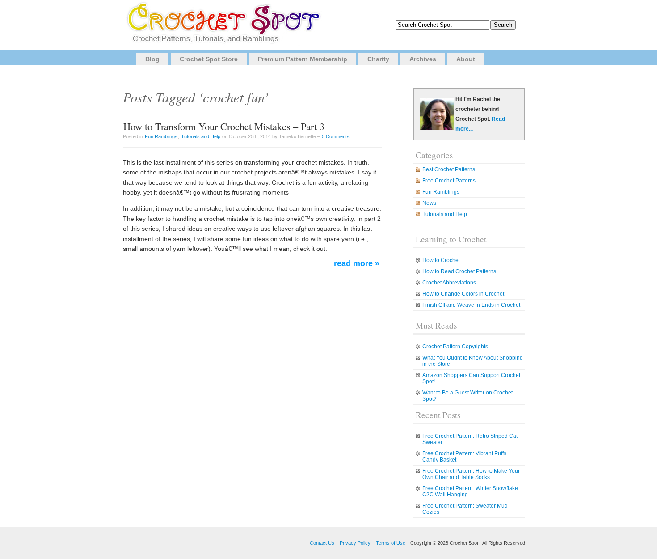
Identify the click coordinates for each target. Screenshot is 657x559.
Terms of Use (390, 543)
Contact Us (322, 543)
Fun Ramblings (161, 136)
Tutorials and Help (200, 136)
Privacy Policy (355, 543)
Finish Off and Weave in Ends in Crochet (471, 305)
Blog (152, 59)
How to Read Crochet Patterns (459, 271)
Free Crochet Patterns (449, 181)
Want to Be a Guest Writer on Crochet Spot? (467, 396)
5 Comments (336, 136)
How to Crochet (441, 260)
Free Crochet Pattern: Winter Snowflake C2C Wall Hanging (470, 491)
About (465, 59)
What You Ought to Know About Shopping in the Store (472, 361)
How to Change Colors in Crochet (463, 294)
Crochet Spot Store (209, 59)
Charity (378, 59)
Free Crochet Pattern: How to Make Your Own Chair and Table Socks (471, 474)
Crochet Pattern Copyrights (455, 346)
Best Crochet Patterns (448, 169)
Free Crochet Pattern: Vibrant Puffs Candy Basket (464, 456)
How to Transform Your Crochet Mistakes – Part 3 (223, 126)
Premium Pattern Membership (302, 59)
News (429, 203)
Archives (422, 59)
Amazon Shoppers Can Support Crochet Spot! (471, 378)
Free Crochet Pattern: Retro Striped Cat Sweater (470, 439)
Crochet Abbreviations (449, 283)
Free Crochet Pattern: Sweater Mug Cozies (465, 509)
